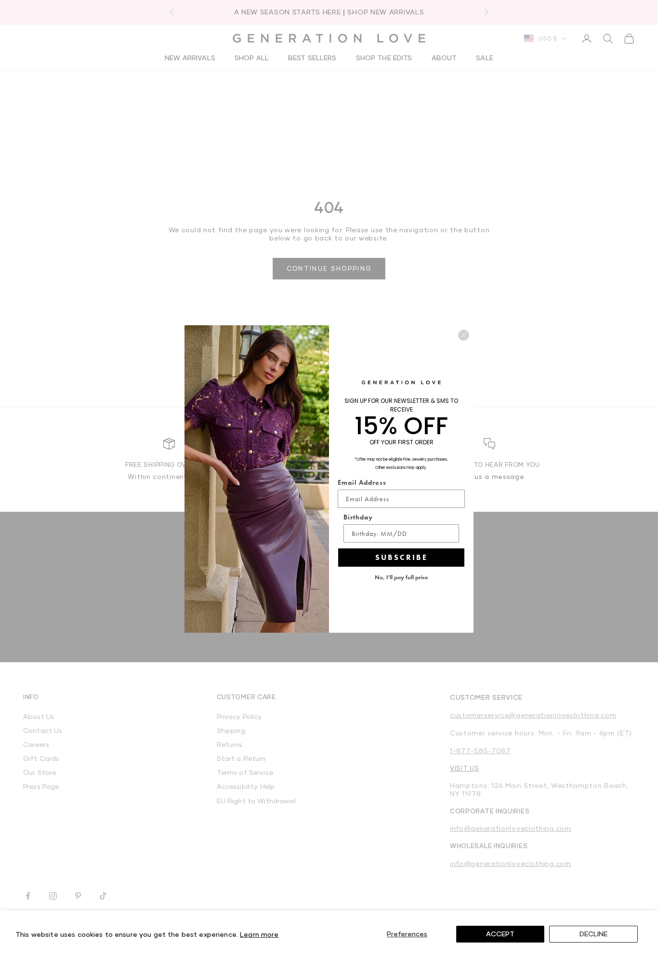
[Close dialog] (464, 335)
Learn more (259, 934)
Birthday (358, 517)
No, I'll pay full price (401, 577)
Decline (593, 934)
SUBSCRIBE (401, 557)
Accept (500, 934)
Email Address (362, 482)
